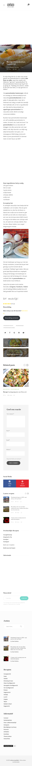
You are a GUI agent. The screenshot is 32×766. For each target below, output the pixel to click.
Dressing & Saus (8, 681)
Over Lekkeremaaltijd (10, 722)
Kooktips (6, 734)
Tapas (5, 701)
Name (8, 430)
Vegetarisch (14, 389)
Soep (5, 676)
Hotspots (6, 725)
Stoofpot (5, 539)
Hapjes (6, 699)
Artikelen (6, 732)
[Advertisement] (16, 27)
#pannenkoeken (20, 325)
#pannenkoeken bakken (9, 327)
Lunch (9, 59)
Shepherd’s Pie (7, 537)
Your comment (10, 414)
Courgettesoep (7, 535)
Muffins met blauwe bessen (14, 354)
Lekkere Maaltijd (10, 67)
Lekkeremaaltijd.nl (14, 760)
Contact (6, 718)
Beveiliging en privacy (10, 727)
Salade (6, 678)
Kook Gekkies (15, 641)
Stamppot (6, 541)
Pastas (6, 690)
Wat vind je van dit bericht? (12, 311)
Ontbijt (6, 694)
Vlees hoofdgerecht (9, 683)
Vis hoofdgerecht (9, 688)
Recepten (15, 59)
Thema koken (8, 736)
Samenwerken (8, 720)
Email (8, 440)
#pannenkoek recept (8, 325)
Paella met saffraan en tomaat (18, 345)
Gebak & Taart (8, 704)
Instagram (12, 287)
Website (8, 449)
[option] (16, 382)
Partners (6, 729)
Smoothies (7, 738)
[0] (6, 639)
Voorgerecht (7, 674)
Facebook (19, 287)
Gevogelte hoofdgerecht (11, 685)
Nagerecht (18, 350)
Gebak (11, 350)
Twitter (26, 287)
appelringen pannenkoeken (12, 109)
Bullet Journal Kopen (9, 548)
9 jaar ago (16, 67)
